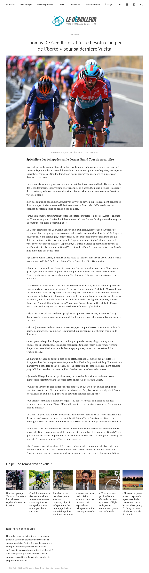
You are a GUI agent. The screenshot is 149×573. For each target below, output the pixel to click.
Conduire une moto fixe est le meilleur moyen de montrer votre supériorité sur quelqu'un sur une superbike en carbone (39, 502)
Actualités (10, 4)
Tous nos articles (92, 4)
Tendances (75, 4)
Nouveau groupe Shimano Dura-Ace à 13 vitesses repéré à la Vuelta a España (16, 499)
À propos (109, 4)
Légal (57, 568)
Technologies (26, 4)
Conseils (61, 4)
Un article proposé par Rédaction (66, 152)
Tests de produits (45, 4)
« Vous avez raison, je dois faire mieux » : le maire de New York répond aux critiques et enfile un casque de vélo (86, 502)
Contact (64, 568)
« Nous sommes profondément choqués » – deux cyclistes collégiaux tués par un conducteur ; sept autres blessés (109, 502)
